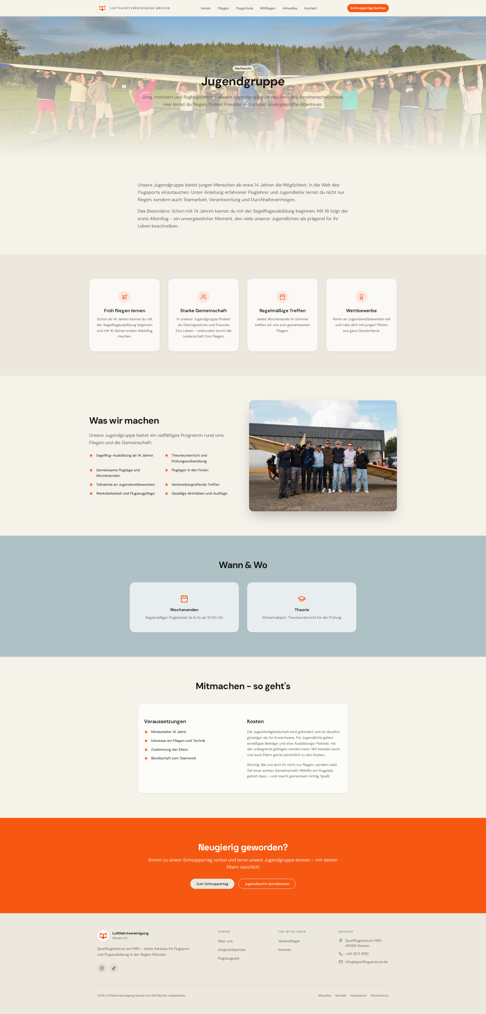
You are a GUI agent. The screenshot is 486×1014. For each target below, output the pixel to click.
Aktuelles (290, 8)
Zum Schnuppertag (212, 883)
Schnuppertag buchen (368, 8)
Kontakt (311, 8)
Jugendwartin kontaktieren (267, 883)
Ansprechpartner (232, 949)
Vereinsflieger (289, 941)
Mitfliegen (268, 8)
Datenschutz (380, 995)
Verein (206, 8)
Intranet (284, 949)
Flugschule (244, 8)
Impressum (359, 995)
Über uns (225, 941)
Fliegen (223, 8)
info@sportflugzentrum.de (366, 962)
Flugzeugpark (228, 958)
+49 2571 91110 (357, 953)
